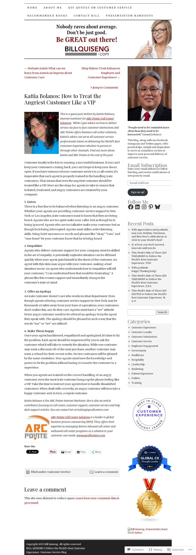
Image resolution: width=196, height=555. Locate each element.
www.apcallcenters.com (91, 435)
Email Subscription (147, 165)
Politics (135, 378)
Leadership (138, 364)
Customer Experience (143, 327)
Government (138, 350)
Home (32, 7)
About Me (53, 7)
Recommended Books (47, 15)
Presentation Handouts (130, 15)
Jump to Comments (104, 87)
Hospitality (137, 359)
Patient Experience (142, 373)
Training (136, 382)
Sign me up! (137, 192)
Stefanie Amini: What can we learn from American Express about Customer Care (48, 73)
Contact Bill (87, 15)
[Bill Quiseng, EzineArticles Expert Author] (150, 531)
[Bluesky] (157, 207)
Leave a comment (106, 472)
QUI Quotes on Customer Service (100, 7)
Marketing (137, 369)
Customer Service (58, 472)
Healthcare (137, 355)
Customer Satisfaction (144, 336)
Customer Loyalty (141, 332)
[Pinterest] (151, 207)
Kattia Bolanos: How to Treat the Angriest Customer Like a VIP (62, 99)
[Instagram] (144, 207)
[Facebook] (131, 207)
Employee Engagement (144, 345)
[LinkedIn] (137, 207)
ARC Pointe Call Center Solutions (70, 417)
